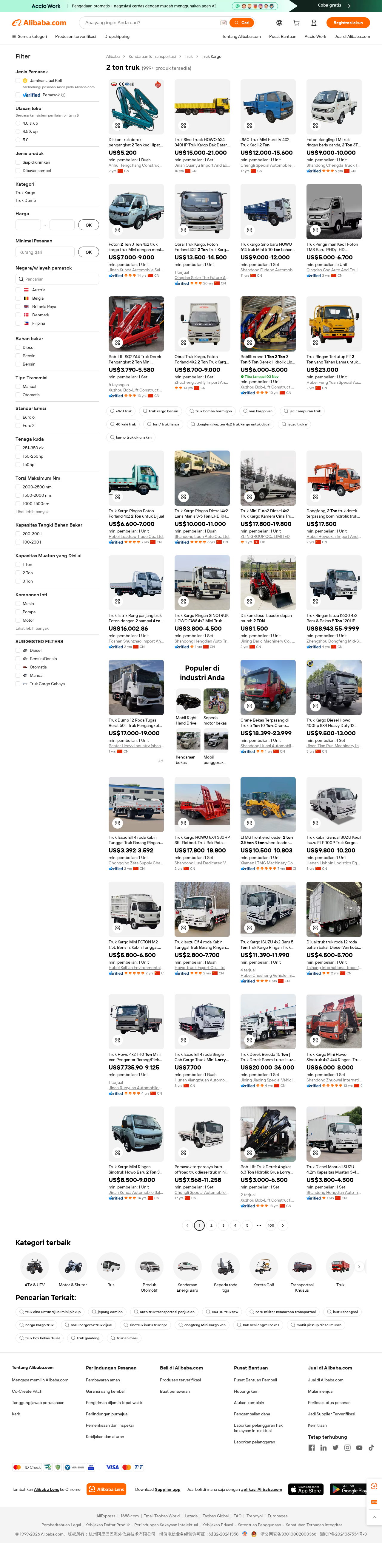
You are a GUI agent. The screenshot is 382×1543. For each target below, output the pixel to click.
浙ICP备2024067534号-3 (343, 1534)
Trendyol (255, 1515)
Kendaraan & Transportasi (152, 56)
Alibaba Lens (46, 1489)
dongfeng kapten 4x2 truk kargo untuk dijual (233, 424)
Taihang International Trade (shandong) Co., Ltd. (334, 967)
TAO (237, 1515)
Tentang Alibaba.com (32, 1367)
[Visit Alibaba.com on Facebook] (311, 1447)
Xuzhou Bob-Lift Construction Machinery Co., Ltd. (136, 390)
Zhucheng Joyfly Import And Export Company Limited (202, 382)
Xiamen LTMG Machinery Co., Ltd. (268, 863)
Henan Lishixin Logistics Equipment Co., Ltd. (334, 863)
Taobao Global (216, 1515)
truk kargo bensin (163, 411)
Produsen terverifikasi (180, 1380)
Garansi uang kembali (105, 1391)
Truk (189, 56)
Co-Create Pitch (27, 1391)
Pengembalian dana (252, 1414)
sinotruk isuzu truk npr (148, 1325)
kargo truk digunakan (134, 437)
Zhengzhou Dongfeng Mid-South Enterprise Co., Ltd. (334, 641)
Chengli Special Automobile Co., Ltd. (268, 165)
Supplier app (168, 1489)
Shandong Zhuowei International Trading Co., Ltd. (334, 1080)
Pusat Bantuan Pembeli (255, 1380)
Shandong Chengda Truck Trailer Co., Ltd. (334, 165)
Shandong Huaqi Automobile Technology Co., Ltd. (268, 745)
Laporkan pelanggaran (254, 1442)
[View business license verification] (245, 1534)
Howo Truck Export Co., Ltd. (200, 967)
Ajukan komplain (249, 1402)
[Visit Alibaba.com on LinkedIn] (323, 1447)
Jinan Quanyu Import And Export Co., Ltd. (202, 165)
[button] (223, 22)
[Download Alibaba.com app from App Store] (306, 1489)
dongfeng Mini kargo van (205, 1325)
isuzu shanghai (345, 1312)
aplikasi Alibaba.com (261, 1489)
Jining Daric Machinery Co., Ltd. (268, 641)
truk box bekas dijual (42, 1338)
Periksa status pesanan (329, 1402)
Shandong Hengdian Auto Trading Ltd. (202, 641)
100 (271, 1225)
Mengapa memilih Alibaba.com (40, 1380)
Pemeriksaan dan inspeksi (110, 1425)
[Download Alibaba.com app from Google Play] (350, 1489)
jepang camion (110, 1312)
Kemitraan (317, 1425)
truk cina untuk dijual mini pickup (53, 1312)
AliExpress (105, 1515)
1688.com (130, 1515)
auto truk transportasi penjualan (167, 1312)
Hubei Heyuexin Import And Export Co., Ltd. (334, 536)
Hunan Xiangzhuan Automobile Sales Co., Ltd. (202, 1080)
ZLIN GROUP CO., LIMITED (265, 536)
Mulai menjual (320, 1391)
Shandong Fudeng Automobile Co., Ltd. (268, 269)
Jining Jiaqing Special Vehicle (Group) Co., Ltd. (268, 1080)
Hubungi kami (246, 1391)
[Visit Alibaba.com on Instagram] (347, 1447)
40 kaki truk (126, 424)
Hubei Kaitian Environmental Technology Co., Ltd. (136, 967)
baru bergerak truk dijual (91, 1325)
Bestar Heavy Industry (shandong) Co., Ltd (136, 745)
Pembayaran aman (103, 1380)
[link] (374, 1486)
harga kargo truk (39, 1325)
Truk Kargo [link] (211, 56)
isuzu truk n (297, 424)
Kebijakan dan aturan (105, 1436)
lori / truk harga (166, 424)
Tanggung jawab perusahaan (38, 1402)
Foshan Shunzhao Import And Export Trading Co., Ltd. (136, 641)
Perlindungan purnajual (107, 1414)
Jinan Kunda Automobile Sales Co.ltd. (136, 269)
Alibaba (113, 56)
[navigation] (57, 641)
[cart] (297, 23)
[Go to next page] (283, 1225)
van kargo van (260, 411)
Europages (278, 1515)
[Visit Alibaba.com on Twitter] (335, 1447)
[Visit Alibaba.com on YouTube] (359, 1447)
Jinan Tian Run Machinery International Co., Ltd (334, 745)
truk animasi (127, 1338)
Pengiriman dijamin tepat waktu (115, 1402)
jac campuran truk (305, 411)
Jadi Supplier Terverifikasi (331, 1414)
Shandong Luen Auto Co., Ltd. (202, 536)
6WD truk (124, 411)
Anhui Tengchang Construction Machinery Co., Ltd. (136, 165)
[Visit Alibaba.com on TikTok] (371, 1447)
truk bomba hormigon (213, 411)
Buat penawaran (175, 1391)
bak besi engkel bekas (261, 1325)
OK (89, 224)
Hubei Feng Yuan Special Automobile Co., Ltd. (334, 382)
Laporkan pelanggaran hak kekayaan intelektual (258, 1428)
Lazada (191, 1515)
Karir (16, 1414)
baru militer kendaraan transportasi (285, 1312)
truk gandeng (88, 1338)
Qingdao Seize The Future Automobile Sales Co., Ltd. (202, 277)
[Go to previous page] (187, 1225)
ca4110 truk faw (225, 1312)
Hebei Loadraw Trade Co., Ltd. (136, 536)
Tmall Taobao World (162, 1515)
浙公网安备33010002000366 (288, 1534)
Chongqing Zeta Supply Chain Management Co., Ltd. (136, 863)
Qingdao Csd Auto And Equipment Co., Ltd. (334, 269)
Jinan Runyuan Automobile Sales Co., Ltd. (136, 1087)
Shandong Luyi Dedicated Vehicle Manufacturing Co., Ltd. (202, 863)
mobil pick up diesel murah (319, 1325)
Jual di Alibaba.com (326, 1380)
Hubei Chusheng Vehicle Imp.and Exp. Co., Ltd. (268, 975)
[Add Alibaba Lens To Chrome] (106, 1489)
